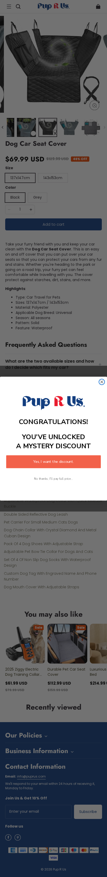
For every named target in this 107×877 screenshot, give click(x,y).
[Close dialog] (102, 382)
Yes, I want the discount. (53, 461)
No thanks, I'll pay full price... (53, 479)
